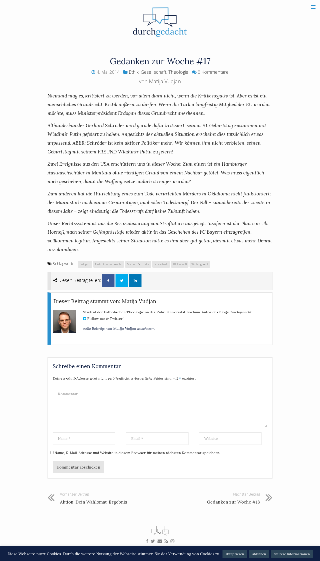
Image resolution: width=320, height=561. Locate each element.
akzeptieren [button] (235, 554)
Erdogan (85, 264)
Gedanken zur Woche (108, 264)
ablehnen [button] (259, 554)
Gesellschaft (153, 72)
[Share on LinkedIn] (135, 280)
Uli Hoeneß (179, 264)
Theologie (178, 72)
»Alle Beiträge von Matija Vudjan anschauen (119, 328)
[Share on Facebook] (108, 280)
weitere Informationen (292, 554)
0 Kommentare (213, 72)
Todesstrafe (161, 264)
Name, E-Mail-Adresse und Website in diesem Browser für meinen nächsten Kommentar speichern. (137, 453)
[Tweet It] (122, 280)
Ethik (133, 72)
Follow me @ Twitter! (105, 318)
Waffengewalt (200, 264)
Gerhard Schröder (138, 264)
